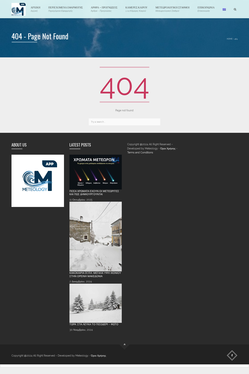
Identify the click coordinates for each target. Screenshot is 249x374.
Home (230, 39)
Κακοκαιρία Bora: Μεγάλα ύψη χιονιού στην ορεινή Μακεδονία (95, 274)
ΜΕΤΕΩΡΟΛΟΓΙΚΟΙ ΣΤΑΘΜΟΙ (172, 8)
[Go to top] (124, 344)
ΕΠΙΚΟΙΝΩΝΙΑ (206, 8)
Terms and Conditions (140, 152)
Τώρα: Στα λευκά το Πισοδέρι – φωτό (93, 324)
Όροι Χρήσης (168, 148)
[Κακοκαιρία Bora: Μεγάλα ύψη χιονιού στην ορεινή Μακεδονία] (95, 236)
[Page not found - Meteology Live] (18, 9)
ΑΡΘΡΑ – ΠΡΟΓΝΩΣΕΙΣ (104, 8)
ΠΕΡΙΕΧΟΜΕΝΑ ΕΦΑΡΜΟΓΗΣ (65, 8)
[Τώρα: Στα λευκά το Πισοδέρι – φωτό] (95, 303)
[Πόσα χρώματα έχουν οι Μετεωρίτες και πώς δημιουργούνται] (95, 172)
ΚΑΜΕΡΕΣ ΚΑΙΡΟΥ (136, 8)
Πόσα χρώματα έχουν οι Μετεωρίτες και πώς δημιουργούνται (94, 193)
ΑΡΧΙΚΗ (35, 8)
